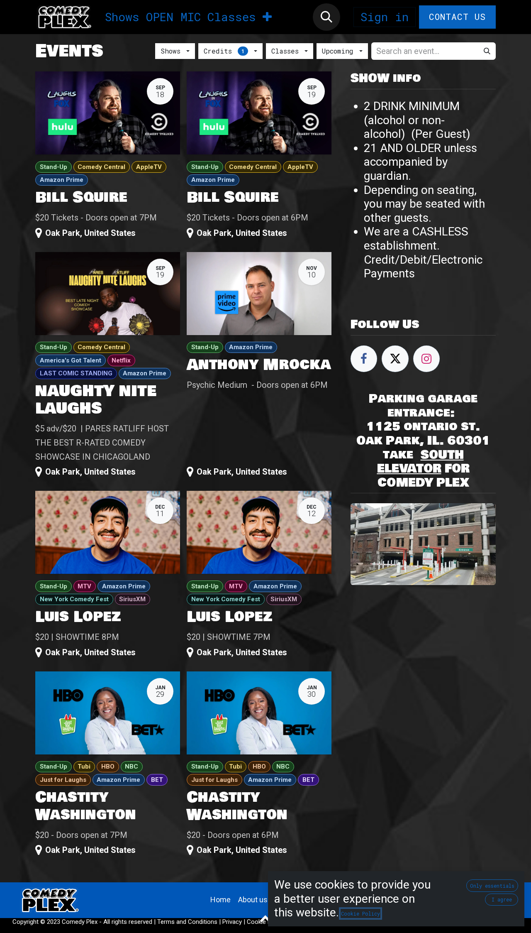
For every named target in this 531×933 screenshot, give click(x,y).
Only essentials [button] (492, 885)
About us (253, 899)
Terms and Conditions (187, 922)
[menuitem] (122, 17)
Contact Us (457, 16)
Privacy (232, 922)
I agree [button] (502, 899)
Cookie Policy (360, 913)
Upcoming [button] (340, 51)
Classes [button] (287, 51)
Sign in (384, 16)
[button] (326, 17)
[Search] (487, 51)
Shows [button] (173, 51)
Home (220, 899)
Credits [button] (224, 51)
